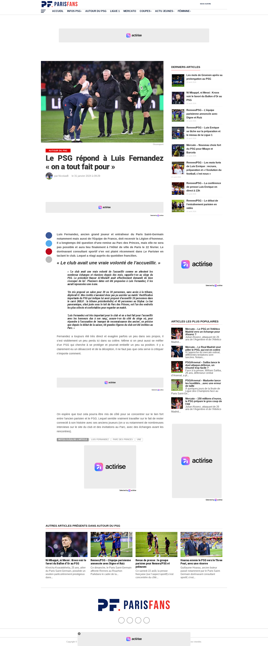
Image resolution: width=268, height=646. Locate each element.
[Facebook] (121, 620)
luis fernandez (100, 439)
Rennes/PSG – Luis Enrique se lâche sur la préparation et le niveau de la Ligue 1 (203, 131)
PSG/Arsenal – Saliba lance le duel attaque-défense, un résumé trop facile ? (202, 365)
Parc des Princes (123, 439)
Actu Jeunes (164, 11)
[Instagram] (146, 620)
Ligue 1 (115, 11)
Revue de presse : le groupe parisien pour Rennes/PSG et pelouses (153, 563)
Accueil (57, 11)
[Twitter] (130, 620)
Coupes (145, 11)
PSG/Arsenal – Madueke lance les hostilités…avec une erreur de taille (203, 383)
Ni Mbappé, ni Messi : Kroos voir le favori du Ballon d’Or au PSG (204, 96)
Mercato (129, 11)
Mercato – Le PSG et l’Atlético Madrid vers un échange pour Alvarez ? (202, 332)
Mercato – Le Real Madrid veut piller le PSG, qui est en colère (203, 348)
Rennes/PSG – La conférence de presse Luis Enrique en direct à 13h (203, 187)
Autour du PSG (95, 11)
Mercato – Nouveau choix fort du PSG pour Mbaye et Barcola (203, 149)
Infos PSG (74, 11)
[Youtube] (138, 620)
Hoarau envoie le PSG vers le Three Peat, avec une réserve (201, 561)
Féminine (184, 11)
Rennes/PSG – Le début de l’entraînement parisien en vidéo (202, 204)
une (139, 439)
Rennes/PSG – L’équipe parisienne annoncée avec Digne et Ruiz (201, 114)
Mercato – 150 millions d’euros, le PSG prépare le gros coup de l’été (203, 401)
